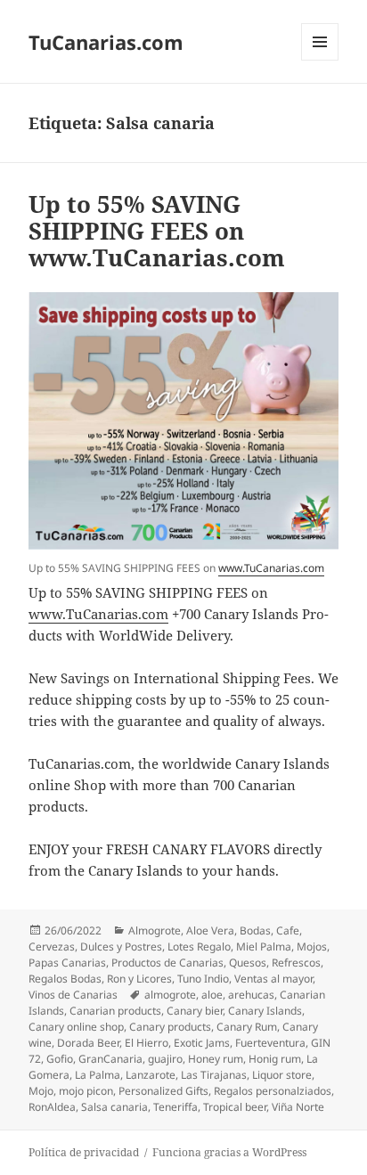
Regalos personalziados (272, 1090)
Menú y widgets (320, 60)
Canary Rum (246, 1026)
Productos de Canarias (167, 962)
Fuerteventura (270, 1042)
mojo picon (86, 1090)
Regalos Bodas (65, 978)
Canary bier (195, 1010)
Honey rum (215, 1058)
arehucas (251, 994)
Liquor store (282, 1074)
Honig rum (275, 1058)
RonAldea (52, 1106)
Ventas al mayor (273, 978)
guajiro (165, 1058)
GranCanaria (110, 1058)
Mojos (312, 946)
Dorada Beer (88, 1042)
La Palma (97, 1074)
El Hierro (146, 1042)
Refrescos (296, 962)
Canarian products (115, 1010)
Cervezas (52, 946)
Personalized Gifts (163, 1090)
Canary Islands (265, 1010)
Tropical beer (234, 1106)
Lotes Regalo (199, 946)
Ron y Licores (139, 978)
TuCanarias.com (106, 42)
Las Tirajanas (214, 1074)
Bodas (255, 930)
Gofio (59, 1058)
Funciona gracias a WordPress (229, 1152)
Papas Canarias (67, 962)
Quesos (247, 962)
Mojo (41, 1090)
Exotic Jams (202, 1042)
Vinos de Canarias (73, 994)
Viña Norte (298, 1106)
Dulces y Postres (121, 946)
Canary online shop (76, 1026)
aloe (212, 994)
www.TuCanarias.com (271, 567)
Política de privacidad (84, 1152)
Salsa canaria (114, 1106)
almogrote (170, 994)
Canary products (170, 1026)
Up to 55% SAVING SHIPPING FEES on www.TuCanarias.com (157, 230)
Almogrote (154, 930)
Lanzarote (150, 1074)
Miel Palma (263, 946)
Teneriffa (175, 1106)
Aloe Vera (210, 930)
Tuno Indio (203, 978)
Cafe (287, 930)
